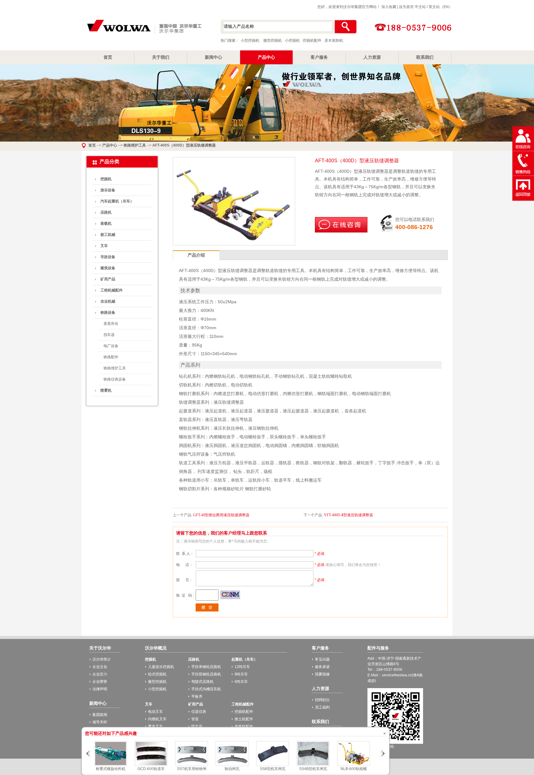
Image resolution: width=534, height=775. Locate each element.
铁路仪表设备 (115, 379)
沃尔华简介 (101, 659)
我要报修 (322, 674)
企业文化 (99, 667)
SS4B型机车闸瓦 (313, 769)
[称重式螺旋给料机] (110, 765)
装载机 (106, 223)
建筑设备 (107, 268)
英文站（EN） (440, 7)
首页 (108, 57)
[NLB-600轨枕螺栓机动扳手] (353, 765)
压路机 (106, 212)
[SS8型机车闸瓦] (272, 765)
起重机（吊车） (244, 659)
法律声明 (99, 689)
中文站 (420, 7)
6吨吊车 (241, 681)
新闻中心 (213, 57)
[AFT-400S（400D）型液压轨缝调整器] (234, 243)
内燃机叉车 (157, 719)
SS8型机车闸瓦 (273, 769)
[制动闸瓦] (232, 765)
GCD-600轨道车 (151, 769)
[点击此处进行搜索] (345, 27)
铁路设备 (107, 312)
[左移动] (89, 764)
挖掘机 (106, 179)
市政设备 (107, 257)
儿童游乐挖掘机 (161, 667)
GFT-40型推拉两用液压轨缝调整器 (221, 515)
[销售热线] (523, 174)
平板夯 (196, 696)
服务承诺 (322, 667)
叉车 (104, 246)
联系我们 (425, 57)
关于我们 (160, 57)
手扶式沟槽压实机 (206, 689)
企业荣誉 (99, 681)
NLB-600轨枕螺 (354, 769)
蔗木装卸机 (333, 40)
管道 (195, 719)
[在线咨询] (341, 231)
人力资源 (372, 57)
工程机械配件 (111, 290)
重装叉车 (155, 726)
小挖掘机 (292, 40)
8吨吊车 (241, 674)
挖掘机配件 (312, 40)
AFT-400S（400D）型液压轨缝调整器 (184, 145)
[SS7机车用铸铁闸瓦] (191, 765)
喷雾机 (106, 390)
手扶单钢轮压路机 (206, 667)
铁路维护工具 (135, 145)
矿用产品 (107, 279)
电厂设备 (111, 346)
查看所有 (111, 323)
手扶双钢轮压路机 (206, 674)
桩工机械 (107, 234)
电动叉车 (155, 711)
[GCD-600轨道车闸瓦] (151, 765)
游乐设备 (107, 190)
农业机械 (107, 301)
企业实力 (99, 674)
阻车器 (196, 726)
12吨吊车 (242, 667)
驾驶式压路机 (202, 681)
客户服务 (319, 57)
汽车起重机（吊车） (117, 201)
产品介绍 (196, 255)
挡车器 (109, 335)
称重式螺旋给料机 (110, 769)
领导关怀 (99, 722)
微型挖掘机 (272, 40)
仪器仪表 (198, 711)
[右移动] (382, 764)
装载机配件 (244, 726)
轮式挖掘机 (157, 674)
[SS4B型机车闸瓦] (313, 765)
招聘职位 (322, 700)
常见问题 (322, 659)
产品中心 (266, 57)
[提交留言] (207, 610)
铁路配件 (111, 357)
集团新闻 (99, 715)
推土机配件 (244, 719)
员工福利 (322, 707)
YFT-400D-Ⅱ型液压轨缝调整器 (348, 515)
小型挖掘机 (143, 28)
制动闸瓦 (232, 769)
